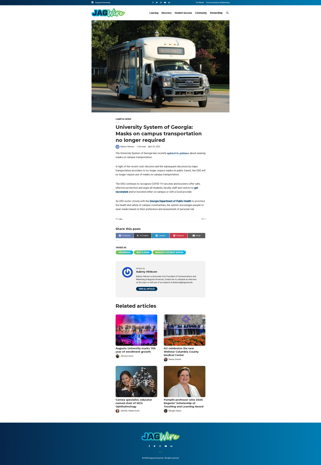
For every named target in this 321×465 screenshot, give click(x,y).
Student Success (183, 13)
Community (201, 13)
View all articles (147, 289)
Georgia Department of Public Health (170, 201)
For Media (200, 3)
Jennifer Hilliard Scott (129, 411)
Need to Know (142, 252)
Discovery (167, 13)
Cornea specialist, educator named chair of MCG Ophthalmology (134, 403)
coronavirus (124, 252)
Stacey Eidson (175, 359)
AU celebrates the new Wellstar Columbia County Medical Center (181, 352)
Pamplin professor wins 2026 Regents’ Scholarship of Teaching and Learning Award (183, 403)
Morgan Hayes (175, 411)
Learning (153, 13)
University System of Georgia (169, 252)
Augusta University (102, 3)
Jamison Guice (126, 356)
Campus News (123, 119)
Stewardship (216, 13)
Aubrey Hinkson (127, 146)
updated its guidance (178, 153)
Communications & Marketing (217, 3)
